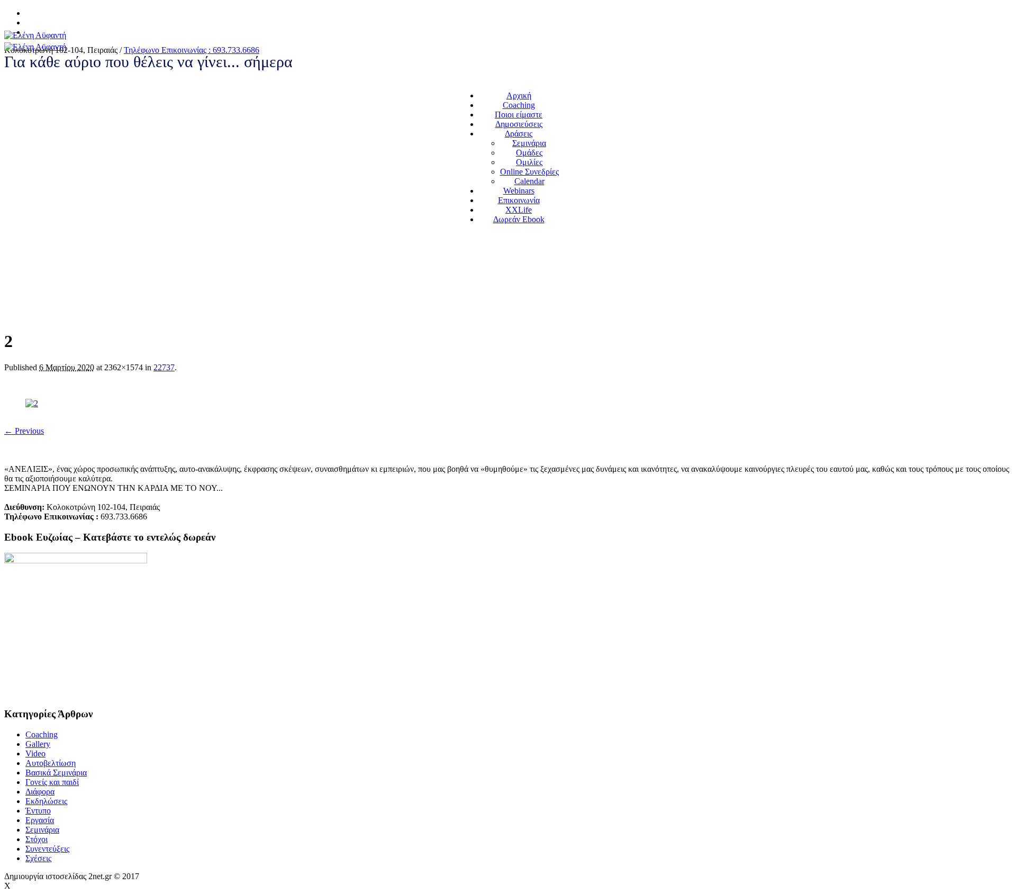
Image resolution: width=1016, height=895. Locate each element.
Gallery (37, 743)
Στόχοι (36, 839)
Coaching (41, 734)
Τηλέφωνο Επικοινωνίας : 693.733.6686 (191, 49)
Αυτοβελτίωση (50, 763)
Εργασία (39, 820)
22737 (164, 367)
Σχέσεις (38, 858)
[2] (31, 403)
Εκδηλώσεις (46, 801)
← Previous (24, 430)
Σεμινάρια (42, 829)
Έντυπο (38, 810)
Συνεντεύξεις (47, 848)
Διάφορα (40, 791)
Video (35, 753)
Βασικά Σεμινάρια (56, 772)
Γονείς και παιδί (52, 782)
